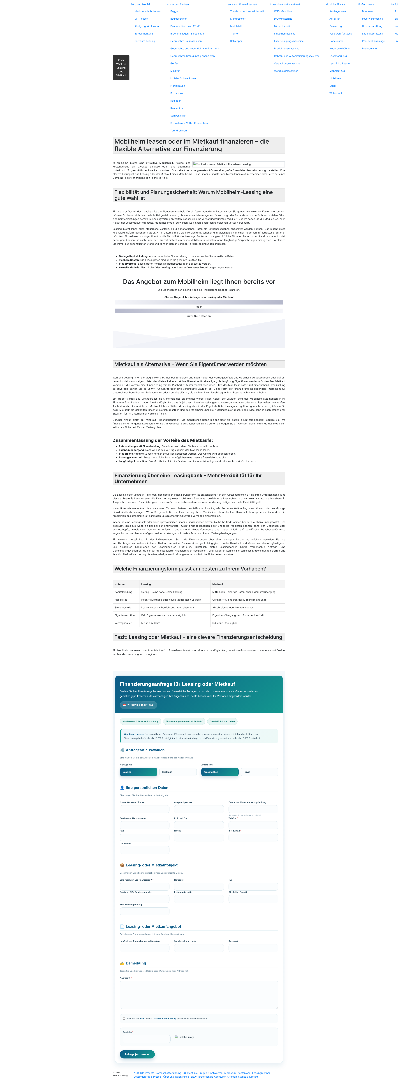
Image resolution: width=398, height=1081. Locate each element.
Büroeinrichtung (143, 33)
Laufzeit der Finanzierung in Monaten (140, 941)
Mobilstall (236, 26)
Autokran (334, 18)
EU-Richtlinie (190, 1072)
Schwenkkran (178, 115)
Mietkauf (167, 772)
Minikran (175, 70)
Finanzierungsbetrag (131, 904)
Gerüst (174, 63)
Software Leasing (144, 41)
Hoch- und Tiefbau (178, 4)
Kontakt (253, 1076)
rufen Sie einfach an (199, 316)
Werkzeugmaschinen (286, 70)
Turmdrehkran (178, 130)
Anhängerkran (337, 11)
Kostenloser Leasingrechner (254, 1072)
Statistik (243, 1076)
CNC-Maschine (283, 11)
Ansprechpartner (183, 802)
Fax (122, 830)
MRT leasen (141, 18)
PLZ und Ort (181, 818)
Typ (230, 880)
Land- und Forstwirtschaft (242, 4)
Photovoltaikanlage (373, 41)
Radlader (175, 100)
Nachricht (126, 978)
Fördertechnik (282, 26)
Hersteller (179, 880)
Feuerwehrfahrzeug (340, 33)
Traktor (234, 33)
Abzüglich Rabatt (238, 892)
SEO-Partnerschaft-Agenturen (208, 1076)
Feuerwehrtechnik (372, 18)
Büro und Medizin (141, 4)
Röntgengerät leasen (146, 26)
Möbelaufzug (337, 70)
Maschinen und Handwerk (285, 4)
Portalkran (176, 93)
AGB (141, 1018)
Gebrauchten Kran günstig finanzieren (192, 55)
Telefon (233, 818)
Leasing (127, 772)
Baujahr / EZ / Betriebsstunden (136, 892)
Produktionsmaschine (286, 48)
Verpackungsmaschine (287, 63)
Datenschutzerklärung (164, 1018)
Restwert (233, 941)
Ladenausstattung (372, 33)
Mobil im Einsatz (335, 4)
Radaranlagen (370, 48)
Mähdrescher (237, 18)
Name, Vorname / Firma (132, 802)
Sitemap (232, 1076)
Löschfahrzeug (338, 55)
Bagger (174, 11)
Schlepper (236, 41)
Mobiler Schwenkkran (183, 78)
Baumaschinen (178, 18)
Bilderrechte (147, 1072)
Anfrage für (126, 764)
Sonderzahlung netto (185, 941)
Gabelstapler (336, 41)
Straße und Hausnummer (134, 818)
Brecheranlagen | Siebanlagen (187, 33)
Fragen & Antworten (210, 1072)
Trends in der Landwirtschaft (247, 11)
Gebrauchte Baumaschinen (186, 41)
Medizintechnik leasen (147, 11)
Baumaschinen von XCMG (185, 26)
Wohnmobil (335, 93)
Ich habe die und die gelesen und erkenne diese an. (167, 1018)
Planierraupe (177, 85)
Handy (177, 830)
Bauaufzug (335, 26)
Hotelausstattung (372, 26)
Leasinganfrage (143, 1076)
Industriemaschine (284, 33)
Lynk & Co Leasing (340, 63)
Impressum (230, 1072)
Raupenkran (177, 108)
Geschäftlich (211, 772)
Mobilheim (335, 78)
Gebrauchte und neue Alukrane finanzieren (195, 48)
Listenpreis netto (183, 892)
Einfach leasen (366, 4)
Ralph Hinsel (182, 1076)
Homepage (125, 843)
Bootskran (368, 11)
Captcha (128, 1032)
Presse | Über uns (163, 1076)
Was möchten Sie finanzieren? (136, 880)
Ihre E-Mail (235, 830)
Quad (332, 85)
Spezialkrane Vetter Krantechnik (189, 123)
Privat (247, 772)
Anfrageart (207, 764)
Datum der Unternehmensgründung (247, 802)
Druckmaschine (283, 18)
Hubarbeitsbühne (339, 48)
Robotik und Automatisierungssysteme (296, 55)
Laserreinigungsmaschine (289, 41)
